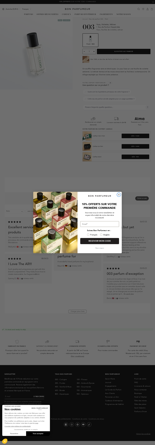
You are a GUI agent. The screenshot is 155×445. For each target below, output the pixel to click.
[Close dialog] (119, 195)
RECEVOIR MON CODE (100, 241)
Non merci (99, 248)
